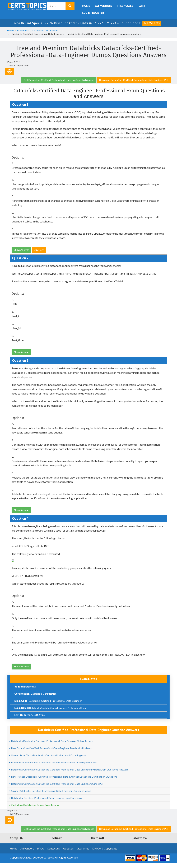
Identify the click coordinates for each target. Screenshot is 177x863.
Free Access (125, 5)
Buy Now (39, 249)
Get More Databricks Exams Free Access (35, 805)
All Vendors (103, 5)
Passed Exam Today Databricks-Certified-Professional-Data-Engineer (48, 755)
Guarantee (83, 848)
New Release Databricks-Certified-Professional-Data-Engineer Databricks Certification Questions (64, 776)
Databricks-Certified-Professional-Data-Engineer (55, 700)
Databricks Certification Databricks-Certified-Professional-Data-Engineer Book (54, 762)
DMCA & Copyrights (104, 848)
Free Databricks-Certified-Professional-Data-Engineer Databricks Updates (51, 748)
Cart (141, 5)
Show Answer (21, 249)
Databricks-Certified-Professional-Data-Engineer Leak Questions (46, 797)
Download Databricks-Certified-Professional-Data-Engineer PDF (134, 79)
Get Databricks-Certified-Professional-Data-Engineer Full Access (59, 79)
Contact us (53, 848)
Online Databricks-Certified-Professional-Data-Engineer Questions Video (51, 790)
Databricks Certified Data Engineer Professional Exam (58, 707)
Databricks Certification (45, 30)
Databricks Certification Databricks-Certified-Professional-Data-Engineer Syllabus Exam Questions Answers (69, 769)
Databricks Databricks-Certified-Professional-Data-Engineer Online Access (52, 741)
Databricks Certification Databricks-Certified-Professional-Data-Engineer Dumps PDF (57, 783)
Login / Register (93, 12)
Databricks (23, 30)
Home (86, 5)
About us (68, 848)
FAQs (40, 848)
